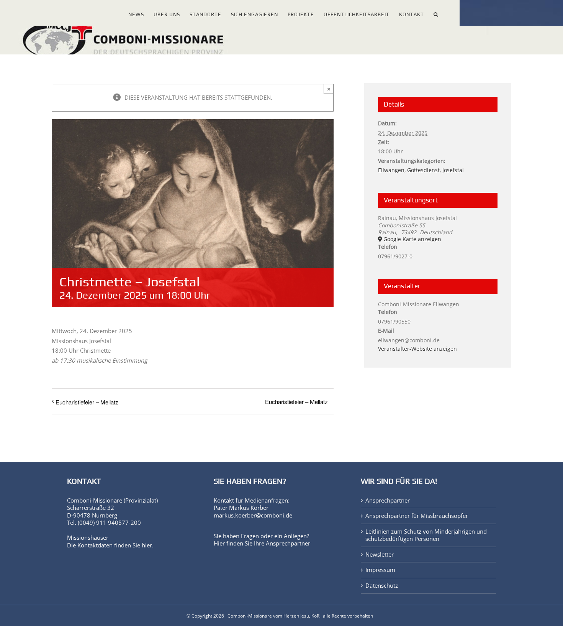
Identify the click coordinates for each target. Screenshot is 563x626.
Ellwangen (391, 170)
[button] (436, 13)
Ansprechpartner (288, 543)
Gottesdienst (423, 170)
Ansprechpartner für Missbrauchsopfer (416, 515)
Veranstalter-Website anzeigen (417, 348)
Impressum (380, 569)
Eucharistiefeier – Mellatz (87, 402)
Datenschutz (381, 585)
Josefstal (453, 170)
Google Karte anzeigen (412, 239)
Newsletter (379, 554)
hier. (148, 545)
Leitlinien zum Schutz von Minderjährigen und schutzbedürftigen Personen (426, 535)
